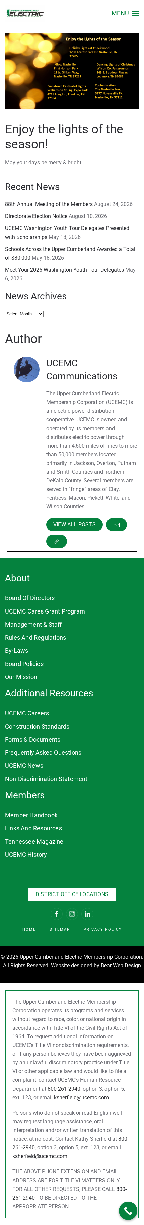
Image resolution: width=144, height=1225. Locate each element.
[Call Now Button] (128, 1211)
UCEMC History (26, 854)
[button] (125, 13)
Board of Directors (30, 597)
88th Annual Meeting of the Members (49, 204)
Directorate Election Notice (36, 216)
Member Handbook (31, 815)
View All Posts (74, 524)
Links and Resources (33, 828)
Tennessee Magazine (34, 841)
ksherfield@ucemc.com (81, 1097)
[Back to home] (25, 13)
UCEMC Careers (27, 713)
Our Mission (21, 676)
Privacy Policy (103, 929)
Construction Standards (37, 726)
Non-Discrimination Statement (46, 778)
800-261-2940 (64, 1089)
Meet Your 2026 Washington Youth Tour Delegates (64, 270)
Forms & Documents (32, 739)
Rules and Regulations (35, 637)
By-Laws (16, 650)
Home (29, 929)
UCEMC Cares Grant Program (45, 611)
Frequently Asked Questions (43, 752)
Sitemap (60, 929)
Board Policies (24, 663)
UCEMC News (24, 765)
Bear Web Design (121, 965)
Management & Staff (33, 624)
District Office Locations (72, 894)
